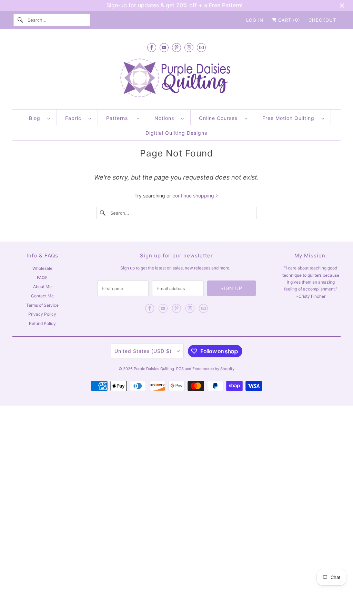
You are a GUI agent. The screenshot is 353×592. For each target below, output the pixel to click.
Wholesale (42, 268)
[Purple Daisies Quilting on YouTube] (164, 47)
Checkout (322, 20)
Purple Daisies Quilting (154, 368)
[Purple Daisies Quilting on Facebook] (151, 47)
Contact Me (42, 295)
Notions (166, 118)
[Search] (20, 20)
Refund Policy (42, 323)
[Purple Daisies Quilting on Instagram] (188, 47)
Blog (36, 118)
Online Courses (220, 118)
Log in (254, 20)
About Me (42, 286)
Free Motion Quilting (290, 118)
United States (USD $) (143, 351)
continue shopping (193, 195)
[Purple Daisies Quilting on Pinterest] (176, 47)
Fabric (75, 118)
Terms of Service (42, 305)
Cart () (288, 20)
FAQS (42, 277)
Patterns (119, 118)
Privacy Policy (42, 314)
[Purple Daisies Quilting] (176, 78)
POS (180, 368)
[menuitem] (39, 117)
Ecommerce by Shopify (213, 368)
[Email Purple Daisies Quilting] (201, 47)
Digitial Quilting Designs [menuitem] (176, 133)
